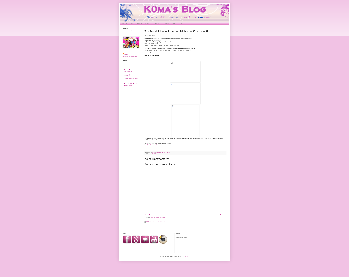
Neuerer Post (148, 215)
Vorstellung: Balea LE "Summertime (129, 74)
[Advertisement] (185, 209)
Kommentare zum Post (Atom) (158, 217)
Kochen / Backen (170, 23)
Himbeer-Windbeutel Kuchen (131, 78)
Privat (181, 23)
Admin (126, 54)
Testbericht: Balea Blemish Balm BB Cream (130, 84)
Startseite (124, 23)
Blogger (186, 256)
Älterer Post (223, 215)
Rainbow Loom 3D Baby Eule (131, 81)
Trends (150, 153)
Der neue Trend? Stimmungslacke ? (128, 70)
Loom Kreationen (136, 23)
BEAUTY (148, 23)
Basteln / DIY (158, 23)
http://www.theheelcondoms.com (153, 145)
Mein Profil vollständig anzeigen (131, 56)
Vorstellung (154, 153)
